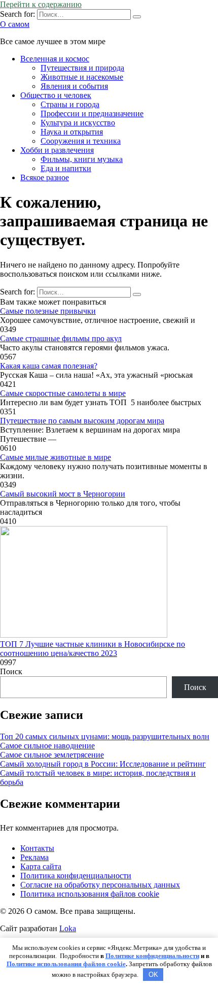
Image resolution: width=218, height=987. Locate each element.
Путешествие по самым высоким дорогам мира (82, 420)
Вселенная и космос (54, 58)
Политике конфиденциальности (152, 956)
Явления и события (74, 86)
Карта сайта (40, 866)
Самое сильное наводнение (47, 745)
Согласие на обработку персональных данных (100, 884)
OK (153, 974)
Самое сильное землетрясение (52, 754)
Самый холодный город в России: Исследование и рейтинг (103, 764)
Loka (67, 928)
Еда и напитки (66, 168)
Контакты (37, 848)
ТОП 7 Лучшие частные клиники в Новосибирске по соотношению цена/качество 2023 (92, 648)
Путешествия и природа (82, 67)
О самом (14, 24)
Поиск (11, 671)
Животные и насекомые (82, 77)
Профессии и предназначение (92, 113)
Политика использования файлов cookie (89, 894)
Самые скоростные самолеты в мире (63, 393)
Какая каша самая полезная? (48, 365)
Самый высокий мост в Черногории (62, 493)
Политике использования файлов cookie (66, 964)
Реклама (34, 857)
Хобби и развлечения (57, 150)
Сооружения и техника (81, 141)
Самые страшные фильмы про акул (61, 338)
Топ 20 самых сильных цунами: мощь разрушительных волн (104, 736)
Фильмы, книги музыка (82, 159)
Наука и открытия (72, 131)
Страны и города (70, 104)
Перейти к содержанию (41, 4)
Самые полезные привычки (48, 311)
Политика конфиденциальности (75, 875)
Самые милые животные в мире (55, 457)
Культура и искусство (78, 122)
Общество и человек (55, 95)
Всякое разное (44, 177)
